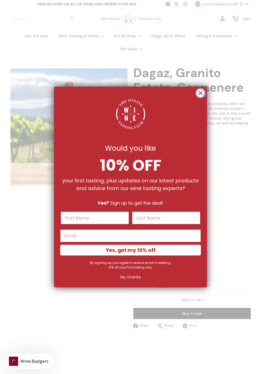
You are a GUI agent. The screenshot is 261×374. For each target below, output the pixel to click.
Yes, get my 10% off (130, 250)
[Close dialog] (200, 93)
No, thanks (130, 277)
